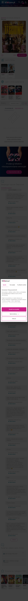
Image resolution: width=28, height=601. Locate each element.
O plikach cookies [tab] (21, 284)
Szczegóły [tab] (12, 284)
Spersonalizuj (13, 314)
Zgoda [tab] (4, 284)
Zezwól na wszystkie (14, 309)
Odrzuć (14, 318)
